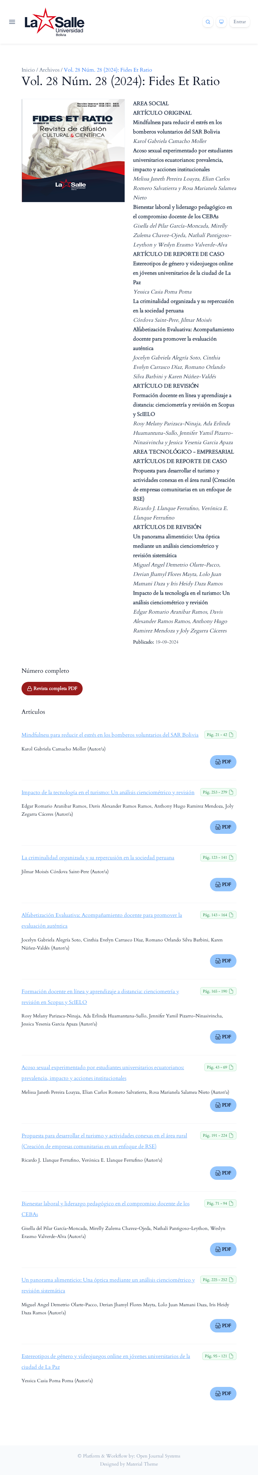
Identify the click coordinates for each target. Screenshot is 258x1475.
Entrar (239, 21)
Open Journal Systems (158, 1456)
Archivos (49, 70)
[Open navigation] (12, 22)
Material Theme (142, 1464)
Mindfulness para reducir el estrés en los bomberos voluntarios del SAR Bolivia (110, 735)
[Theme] (221, 21)
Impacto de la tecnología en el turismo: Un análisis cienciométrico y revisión (108, 792)
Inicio (28, 70)
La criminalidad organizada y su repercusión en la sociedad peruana (98, 857)
